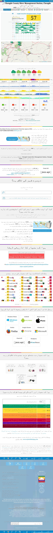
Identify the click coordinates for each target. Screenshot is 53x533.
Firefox (12, 327)
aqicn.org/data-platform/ (26, 266)
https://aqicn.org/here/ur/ (26, 153)
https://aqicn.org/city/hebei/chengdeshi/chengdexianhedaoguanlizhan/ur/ (26, 160)
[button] (29, 53)
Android (26, 316)
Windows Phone (12, 316)
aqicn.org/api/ (10, 174)
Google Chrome (26, 327)
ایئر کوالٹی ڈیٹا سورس (7, 490)
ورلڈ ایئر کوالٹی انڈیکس (32, 450)
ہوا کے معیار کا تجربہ (7, 483)
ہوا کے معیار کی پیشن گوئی (8, 492)
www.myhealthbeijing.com (30, 439)
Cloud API (19, 338)
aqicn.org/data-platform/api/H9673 (20, 173)
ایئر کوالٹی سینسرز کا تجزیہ (9, 484)
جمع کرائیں (14, 523)
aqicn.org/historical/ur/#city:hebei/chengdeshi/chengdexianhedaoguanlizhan (27, 264)
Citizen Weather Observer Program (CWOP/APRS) (26, 507)
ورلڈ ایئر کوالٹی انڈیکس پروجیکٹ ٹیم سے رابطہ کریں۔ (15, 474)
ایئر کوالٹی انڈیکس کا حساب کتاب (10, 491)
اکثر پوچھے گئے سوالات (10, 487)
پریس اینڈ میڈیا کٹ (7, 476)
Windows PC (40, 327)
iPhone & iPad (41, 316)
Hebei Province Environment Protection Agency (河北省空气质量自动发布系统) (26, 508)
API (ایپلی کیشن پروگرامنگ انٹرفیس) (11, 495)
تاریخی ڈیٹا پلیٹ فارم (7, 496)
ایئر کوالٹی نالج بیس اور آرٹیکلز (10, 481)
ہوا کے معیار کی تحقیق (10, 479)
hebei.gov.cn (17, 130)
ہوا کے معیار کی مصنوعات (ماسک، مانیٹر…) (12, 494)
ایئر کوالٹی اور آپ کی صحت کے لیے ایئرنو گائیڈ (26, 433)
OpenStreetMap (44, 61)
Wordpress (34, 338)
